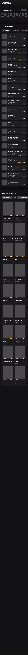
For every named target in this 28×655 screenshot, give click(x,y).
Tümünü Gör (24, 197)
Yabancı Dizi (16, 30)
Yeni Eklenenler (7, 197)
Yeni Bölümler (6, 30)
